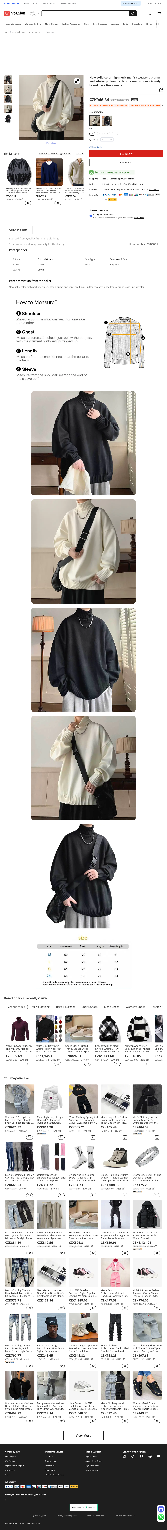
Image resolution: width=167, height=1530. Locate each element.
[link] (6, 32)
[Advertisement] (83, 53)
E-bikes (149, 24)
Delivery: (93, 184)
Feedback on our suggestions (55, 153)
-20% (134, 99)
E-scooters (137, 24)
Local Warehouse (13, 24)
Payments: (93, 195)
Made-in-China (33, 1523)
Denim (125, 24)
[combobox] (105, 139)
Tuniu (22, 1523)
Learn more (139, 217)
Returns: (93, 189)
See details (129, 179)
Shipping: (93, 179)
